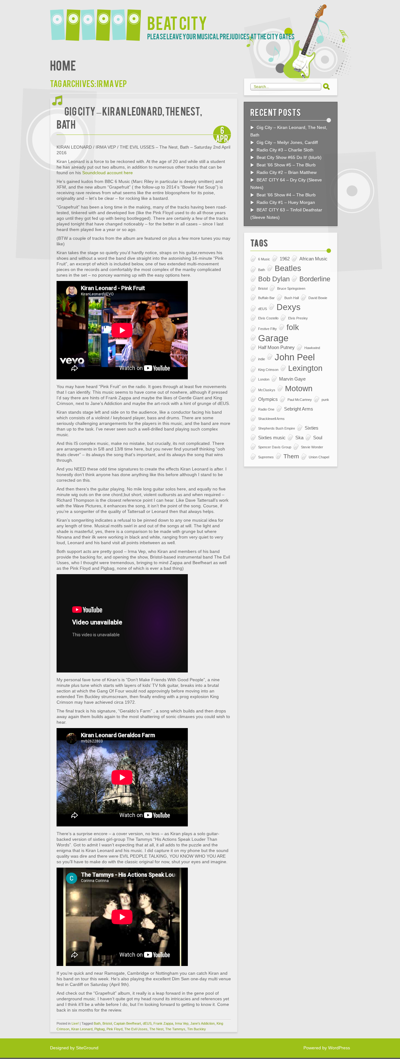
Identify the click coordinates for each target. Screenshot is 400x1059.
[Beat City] (98, 21)
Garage (273, 338)
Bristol (107, 1023)
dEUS (147, 1023)
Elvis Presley (298, 318)
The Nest (156, 1029)
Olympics (268, 399)
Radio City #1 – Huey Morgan (286, 202)
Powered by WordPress (326, 1047)
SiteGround (87, 1047)
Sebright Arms (298, 408)
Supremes (266, 457)
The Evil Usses (136, 1029)
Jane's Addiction (202, 1023)
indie (261, 359)
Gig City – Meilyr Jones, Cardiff (287, 142)
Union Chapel (319, 457)
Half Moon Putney (276, 347)
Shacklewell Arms (271, 419)
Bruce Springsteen (291, 288)
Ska (299, 437)
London (263, 379)
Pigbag (99, 1029)
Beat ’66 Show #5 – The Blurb (286, 164)
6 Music (264, 259)
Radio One (266, 409)
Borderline (314, 279)
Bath (97, 1023)
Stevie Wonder (312, 447)
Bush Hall (291, 298)
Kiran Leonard (81, 1029)
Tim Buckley (196, 1029)
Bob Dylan (274, 279)
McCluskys (266, 390)
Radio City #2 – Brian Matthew (287, 172)
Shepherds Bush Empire (276, 428)
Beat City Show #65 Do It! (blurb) (289, 157)
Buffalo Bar (266, 298)
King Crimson (268, 370)
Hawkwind (312, 348)
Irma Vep (181, 1023)
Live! (75, 1023)
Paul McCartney (300, 399)
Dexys (289, 307)
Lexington (305, 368)
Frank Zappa (163, 1023)
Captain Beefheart (127, 1023)
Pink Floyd (114, 1029)
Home (63, 64)
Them (291, 456)
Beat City (177, 22)
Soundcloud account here (107, 172)
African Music (313, 258)
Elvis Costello (268, 318)
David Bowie (317, 298)
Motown (298, 388)
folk (293, 327)
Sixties (311, 428)
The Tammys (175, 1029)
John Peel (295, 357)
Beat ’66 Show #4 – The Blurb (286, 194)
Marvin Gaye (292, 379)
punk (325, 399)
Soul (317, 437)
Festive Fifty (267, 329)
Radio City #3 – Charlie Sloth (285, 149)
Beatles (288, 268)
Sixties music (272, 437)
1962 (285, 258)
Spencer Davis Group (274, 447)
